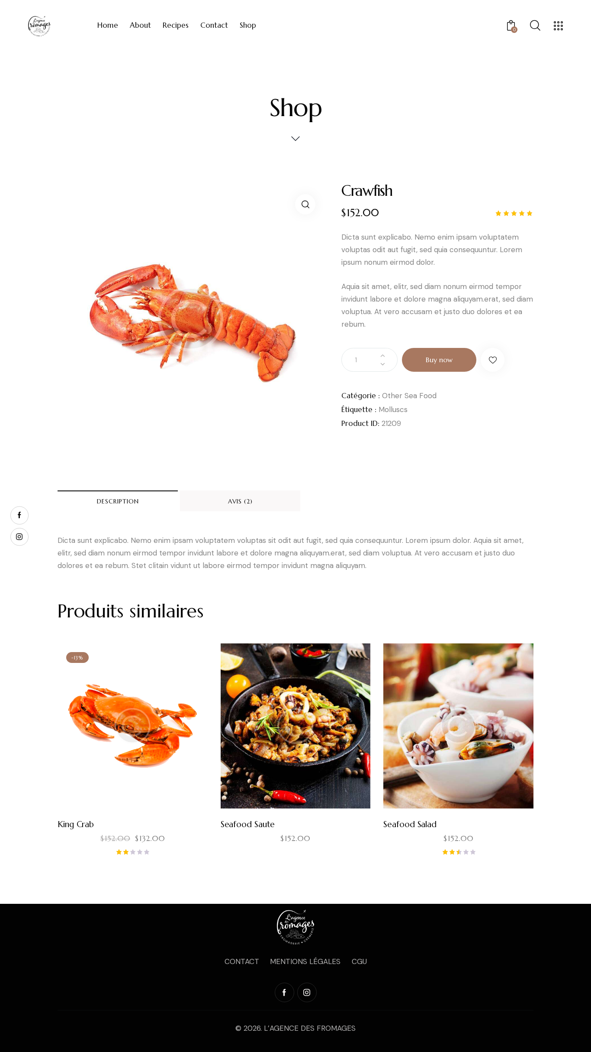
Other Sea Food (409, 395)
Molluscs (393, 409)
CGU (359, 961)
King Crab (76, 824)
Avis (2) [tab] (240, 501)
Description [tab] (118, 501)
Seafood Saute (248, 824)
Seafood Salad (410, 824)
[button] (305, 204)
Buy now (439, 359)
